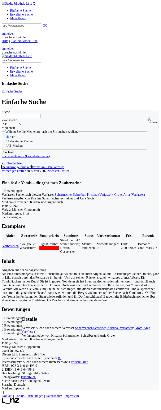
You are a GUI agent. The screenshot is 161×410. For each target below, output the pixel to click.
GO (45, 25)
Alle (12, 137)
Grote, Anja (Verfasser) (129, 194)
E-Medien (16, 145)
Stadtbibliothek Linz (24, 41)
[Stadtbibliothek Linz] (17, 3)
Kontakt (7, 396)
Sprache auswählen (14, 37)
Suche (6, 112)
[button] (153, 120)
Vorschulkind (79, 362)
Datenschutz (54, 396)
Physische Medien (21, 141)
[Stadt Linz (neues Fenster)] (10, 402)
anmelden (8, 33)
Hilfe (5, 41)
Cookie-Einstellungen (29, 396)
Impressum (71, 396)
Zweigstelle (9, 120)
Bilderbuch (28, 377)
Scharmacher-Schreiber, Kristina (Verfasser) (84, 194)
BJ (59, 358)
